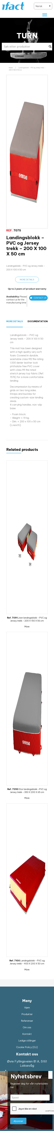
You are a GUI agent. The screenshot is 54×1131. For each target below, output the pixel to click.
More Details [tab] (14, 321)
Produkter (27, 1014)
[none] (43, 6)
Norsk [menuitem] (39, 6)
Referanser (27, 1020)
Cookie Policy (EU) (27, 1047)
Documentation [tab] (36, 321)
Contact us (40, 298)
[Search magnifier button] (50, 46)
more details (27, 279)
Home (11, 68)
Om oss (27, 1027)
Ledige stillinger (27, 1040)
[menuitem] (43, 6)
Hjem (27, 1007)
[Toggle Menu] (44, 14)
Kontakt (27, 1033)
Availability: (12, 296)
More (27, 626)
